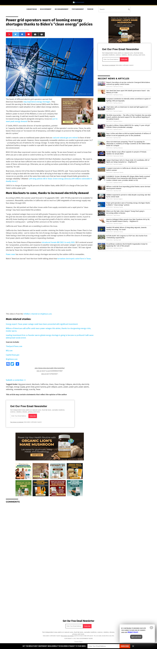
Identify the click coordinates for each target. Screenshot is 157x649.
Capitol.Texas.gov (12, 355)
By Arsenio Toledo (118, 156)
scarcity (32, 389)
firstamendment (78, 9)
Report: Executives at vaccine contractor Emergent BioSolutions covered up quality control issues (128, 83)
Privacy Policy (78, 641)
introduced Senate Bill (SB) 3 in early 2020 (58, 242)
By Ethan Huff (117, 137)
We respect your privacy (67, 635)
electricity (77, 384)
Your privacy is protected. (16, 422)
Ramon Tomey (23, 30)
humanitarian (31, 9)
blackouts (36, 384)
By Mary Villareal (118, 103)
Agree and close (136, 637)
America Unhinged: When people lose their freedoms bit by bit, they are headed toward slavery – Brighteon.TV (128, 220)
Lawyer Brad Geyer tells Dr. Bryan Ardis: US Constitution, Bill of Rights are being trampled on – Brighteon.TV (127, 161)
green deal (30, 387)
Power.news (10, 254)
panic (60, 387)
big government (24, 384)
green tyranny (40, 387)
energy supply (19, 387)
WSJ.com (9, 351)
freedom (90, 9)
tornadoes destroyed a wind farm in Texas (74, 259)
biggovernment (45, 9)
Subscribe (125, 646)
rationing (9, 389)
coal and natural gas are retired (65, 138)
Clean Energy (59, 384)
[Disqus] (49, 531)
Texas (38, 389)
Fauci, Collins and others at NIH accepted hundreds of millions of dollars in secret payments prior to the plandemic (128, 134)
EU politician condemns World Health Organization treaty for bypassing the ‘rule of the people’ (127, 245)
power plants (83, 387)
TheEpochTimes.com (14, 346)
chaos (51, 384)
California (44, 384)
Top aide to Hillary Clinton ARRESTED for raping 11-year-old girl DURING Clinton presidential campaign (128, 126)
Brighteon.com (12, 359)
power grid (73, 387)
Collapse (68, 384)
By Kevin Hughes (118, 111)
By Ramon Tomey (118, 86)
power (65, 387)
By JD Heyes (117, 215)
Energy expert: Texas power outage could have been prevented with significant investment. (42, 324)
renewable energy (21, 389)
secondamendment (61, 9)
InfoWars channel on (37, 314)
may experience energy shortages (36, 102)
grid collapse (52, 387)
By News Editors (118, 121)
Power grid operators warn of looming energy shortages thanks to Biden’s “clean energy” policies (128, 204)
